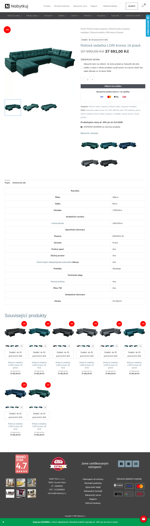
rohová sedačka (87, 114)
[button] (21, 16)
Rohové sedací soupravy (97, 29)
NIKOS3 (116, 110)
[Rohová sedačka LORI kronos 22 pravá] (79, 346)
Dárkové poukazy (93, 503)
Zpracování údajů (93, 487)
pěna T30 (123, 110)
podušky (131, 110)
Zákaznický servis (93, 495)
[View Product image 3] (49, 107)
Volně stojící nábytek (46, 262)
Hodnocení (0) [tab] (19, 183)
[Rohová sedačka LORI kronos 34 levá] (7, 346)
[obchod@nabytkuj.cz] (136, 464)
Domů (83, 29)
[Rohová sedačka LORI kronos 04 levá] (60, 346)
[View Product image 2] (31, 107)
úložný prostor (127, 114)
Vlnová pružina (58, 282)
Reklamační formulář (93, 491)
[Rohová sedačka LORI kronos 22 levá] (103, 346)
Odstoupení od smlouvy (93, 479)
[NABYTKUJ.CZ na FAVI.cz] (58, 464)
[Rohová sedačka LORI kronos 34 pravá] (55, 346)
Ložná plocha (57, 223)
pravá (138, 110)
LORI (110, 110)
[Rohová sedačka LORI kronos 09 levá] (36, 346)
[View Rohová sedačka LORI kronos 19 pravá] (13, 107)
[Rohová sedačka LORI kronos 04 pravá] (12, 346)
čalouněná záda (92, 110)
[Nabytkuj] (121, 464)
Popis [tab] (7, 183)
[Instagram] (128, 464)
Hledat (131, 6)
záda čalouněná (64, 262)
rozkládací (117, 114)
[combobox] (113, 6)
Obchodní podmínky (93, 483)
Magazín (93, 499)
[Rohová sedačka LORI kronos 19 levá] (41, 346)
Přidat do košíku (113, 86)
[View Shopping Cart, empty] (142, 6)
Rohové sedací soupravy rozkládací (123, 107)
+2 (21, 346)
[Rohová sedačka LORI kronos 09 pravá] (17, 346)
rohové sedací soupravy (103, 114)
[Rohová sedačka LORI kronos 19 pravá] (136, 346)
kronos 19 (103, 110)
